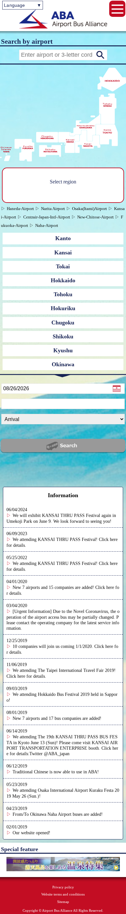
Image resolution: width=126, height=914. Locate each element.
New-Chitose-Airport (95, 217)
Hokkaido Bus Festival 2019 (63, 694)
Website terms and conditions (63, 894)
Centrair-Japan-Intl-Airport (46, 217)
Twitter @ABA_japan (49, 753)
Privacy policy (63, 887)
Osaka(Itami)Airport (89, 208)
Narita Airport (53, 208)
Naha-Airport (46, 225)
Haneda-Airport (20, 208)
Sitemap (63, 902)
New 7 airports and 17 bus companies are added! (57, 718)
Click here (15, 676)
